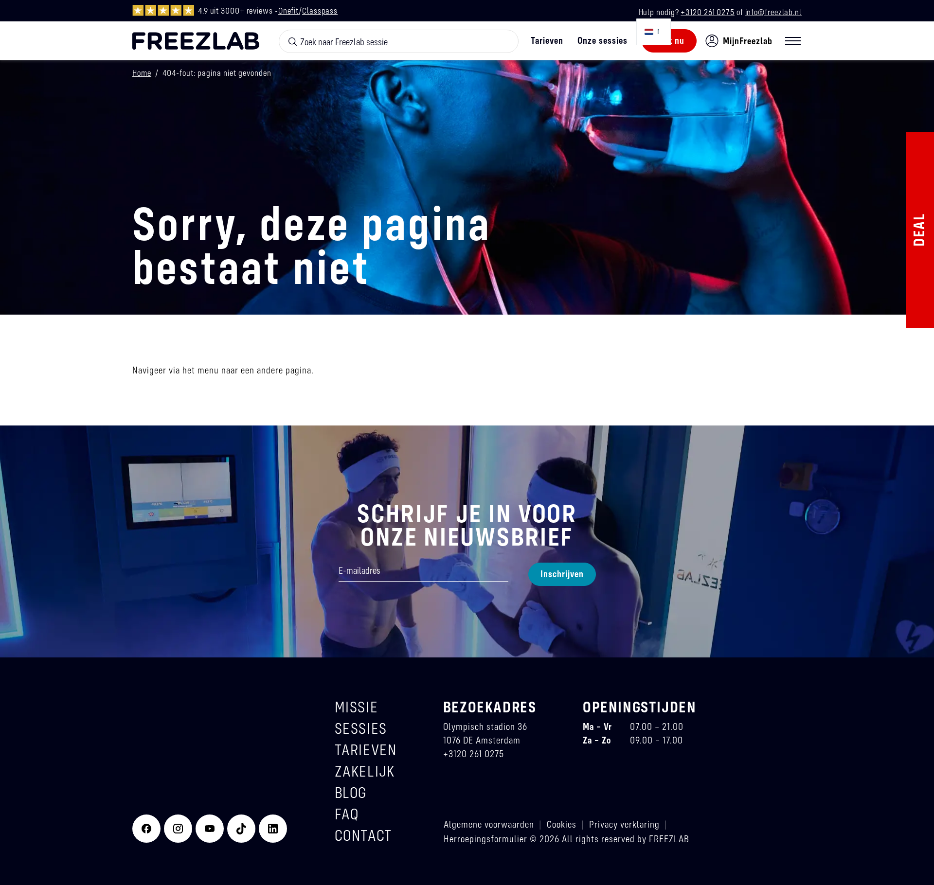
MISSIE (356, 706)
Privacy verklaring (624, 824)
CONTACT (363, 835)
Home (141, 72)
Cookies (561, 824)
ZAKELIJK (365, 770)
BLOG (351, 792)
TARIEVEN (366, 749)
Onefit (288, 10)
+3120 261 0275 (708, 12)
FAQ (347, 813)
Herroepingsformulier (485, 838)
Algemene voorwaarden (489, 824)
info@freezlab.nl (773, 12)
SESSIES (361, 728)
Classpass (320, 10)
